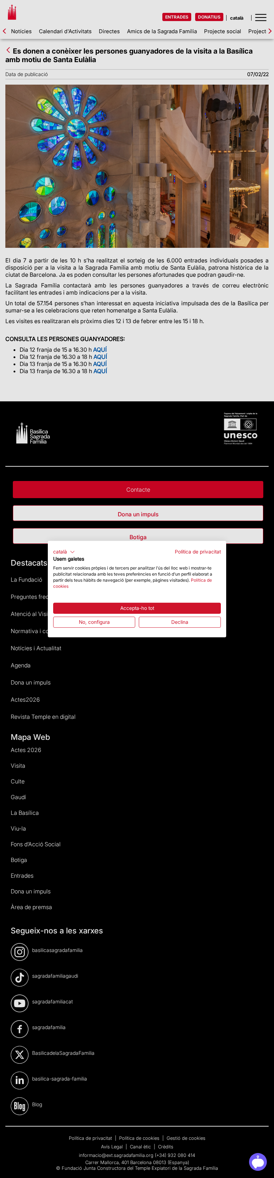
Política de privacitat (198, 551)
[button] (64, 551)
